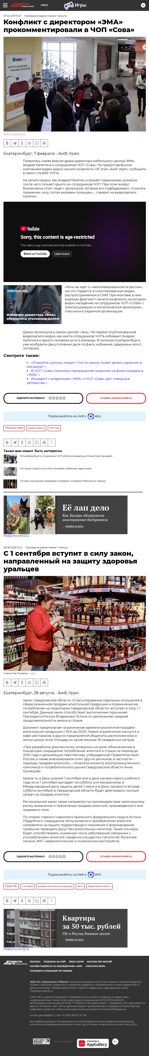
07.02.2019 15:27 (12, 15)
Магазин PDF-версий (99, 961)
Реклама (35, 961)
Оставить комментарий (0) (116, 398)
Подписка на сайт (55, 961)
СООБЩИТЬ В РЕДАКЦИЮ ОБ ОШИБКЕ (51, 971)
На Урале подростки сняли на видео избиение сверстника (55, 468)
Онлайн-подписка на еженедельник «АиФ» (56, 966)
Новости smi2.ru (16, 536)
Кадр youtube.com (14, 133)
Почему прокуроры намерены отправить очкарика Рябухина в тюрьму (63, 480)
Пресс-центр (76, 961)
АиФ (32, 673)
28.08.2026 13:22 (12, 547)
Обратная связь (95, 966)
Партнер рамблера (63, 1041)
